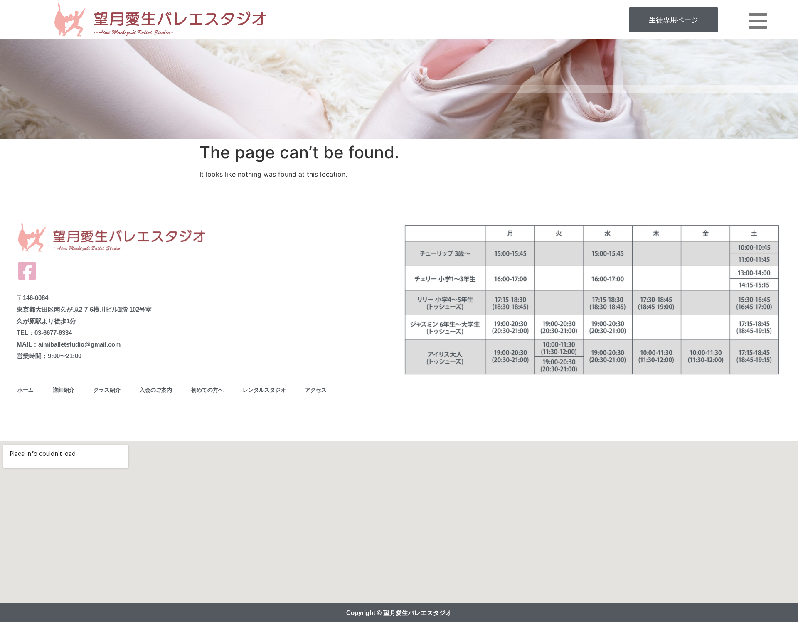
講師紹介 (63, 390)
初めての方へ (207, 390)
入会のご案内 (156, 390)
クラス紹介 (107, 390)
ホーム (25, 390)
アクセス (316, 390)
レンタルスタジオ (264, 390)
